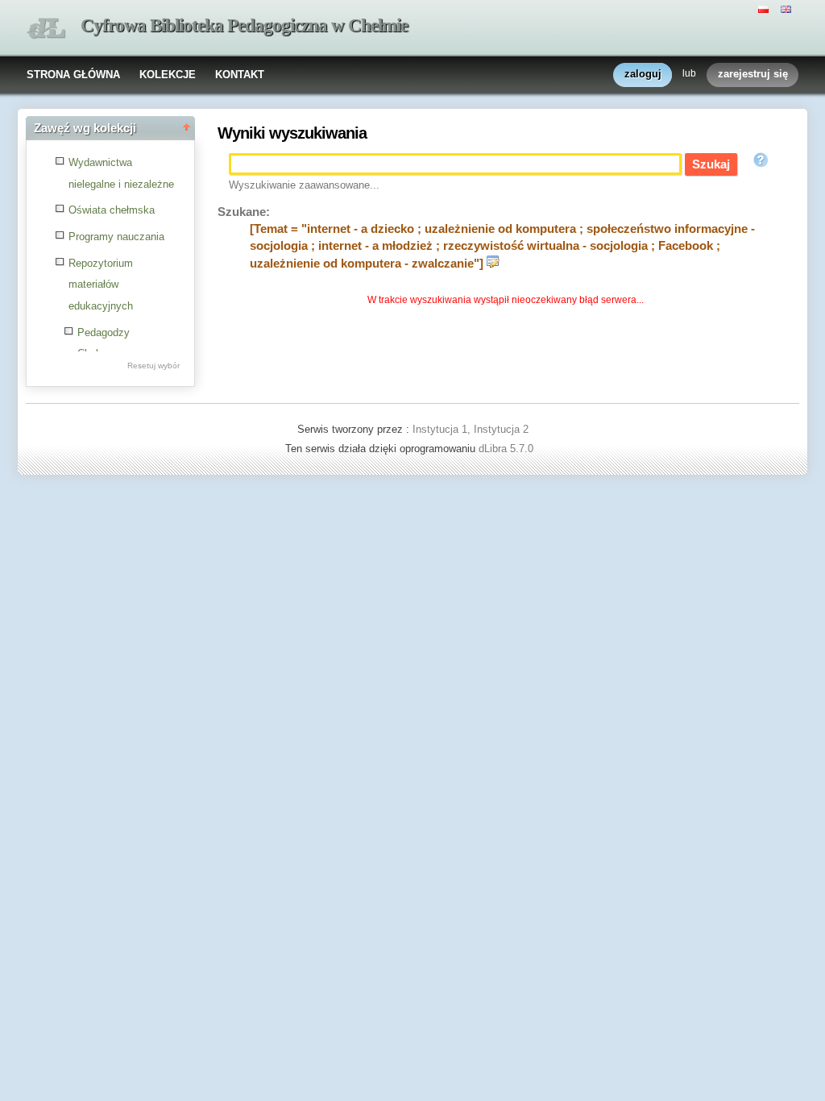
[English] (788, 8)
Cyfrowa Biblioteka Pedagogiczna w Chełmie (244, 25)
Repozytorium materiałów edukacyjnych (100, 284)
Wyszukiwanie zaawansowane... (304, 185)
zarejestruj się (753, 74)
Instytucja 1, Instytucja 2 (470, 429)
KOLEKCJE (167, 75)
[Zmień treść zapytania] (493, 263)
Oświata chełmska (111, 210)
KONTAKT (239, 75)
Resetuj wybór (153, 365)
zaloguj (642, 74)
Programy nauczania (116, 237)
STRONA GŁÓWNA (73, 75)
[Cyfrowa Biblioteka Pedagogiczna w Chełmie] (46, 28)
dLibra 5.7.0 (508, 448)
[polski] (765, 8)
